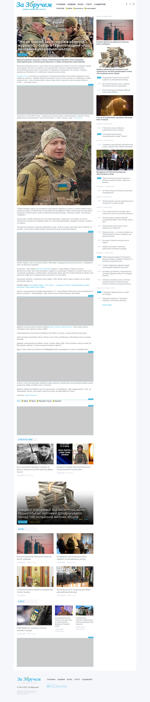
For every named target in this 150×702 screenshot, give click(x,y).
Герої (33, 401)
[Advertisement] (55, 100)
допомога (79, 8)
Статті (89, 4)
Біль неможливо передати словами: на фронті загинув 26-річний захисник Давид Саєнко (35, 469)
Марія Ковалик (66, 327)
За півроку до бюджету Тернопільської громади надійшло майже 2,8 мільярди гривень (117, 273)
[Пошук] (133, 4)
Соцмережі (100, 4)
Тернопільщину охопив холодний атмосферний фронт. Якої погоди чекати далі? (117, 220)
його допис (78, 118)
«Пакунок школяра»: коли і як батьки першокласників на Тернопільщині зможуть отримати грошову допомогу (116, 282)
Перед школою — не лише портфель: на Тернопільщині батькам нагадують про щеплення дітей (117, 234)
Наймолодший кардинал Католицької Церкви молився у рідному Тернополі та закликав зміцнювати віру (117, 259)
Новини (71, 4)
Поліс (81, 4)
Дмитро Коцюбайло (44, 269)
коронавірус (91, 8)
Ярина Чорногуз (55, 327)
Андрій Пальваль (31, 395)
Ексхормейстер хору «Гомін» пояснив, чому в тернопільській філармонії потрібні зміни (63, 622)
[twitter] (130, 5)
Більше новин (107, 305)
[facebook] (127, 5)
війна (70, 8)
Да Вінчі (58, 401)
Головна (60, 4)
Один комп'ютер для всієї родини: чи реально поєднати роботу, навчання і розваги (116, 180)
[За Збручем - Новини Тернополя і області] (34, 4)
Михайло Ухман (23, 76)
